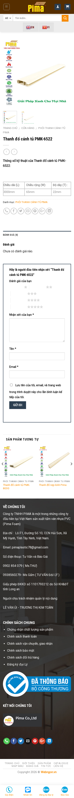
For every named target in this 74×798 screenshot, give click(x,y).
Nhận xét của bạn (21, 315)
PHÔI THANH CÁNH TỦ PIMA (31, 202)
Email (13, 367)
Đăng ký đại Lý (17, 664)
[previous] (9, 74)
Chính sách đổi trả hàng (23, 657)
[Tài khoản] (57, 7)
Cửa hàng (27, 128)
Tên (12, 349)
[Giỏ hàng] (67, 7)
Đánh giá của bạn (20, 281)
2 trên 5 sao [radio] (37, 287)
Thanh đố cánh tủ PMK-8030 (16, 486)
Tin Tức (46, 766)
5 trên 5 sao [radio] (18, 306)
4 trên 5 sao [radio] (18, 300)
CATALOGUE (61, 763)
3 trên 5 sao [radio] (18, 293)
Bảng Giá (32, 766)
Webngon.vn (49, 772)
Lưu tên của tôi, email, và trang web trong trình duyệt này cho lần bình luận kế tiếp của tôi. (35, 391)
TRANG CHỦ (12, 763)
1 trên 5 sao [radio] (15, 287)
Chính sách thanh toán (22, 636)
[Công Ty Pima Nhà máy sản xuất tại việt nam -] (37, 6)
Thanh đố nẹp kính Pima (53, 484)
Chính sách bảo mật (20, 650)
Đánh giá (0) (10, 234)
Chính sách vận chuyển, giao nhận (29, 643)
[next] (64, 74)
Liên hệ (58, 766)
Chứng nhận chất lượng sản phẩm (30, 629)
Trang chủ (10, 128)
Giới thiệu (28, 763)
